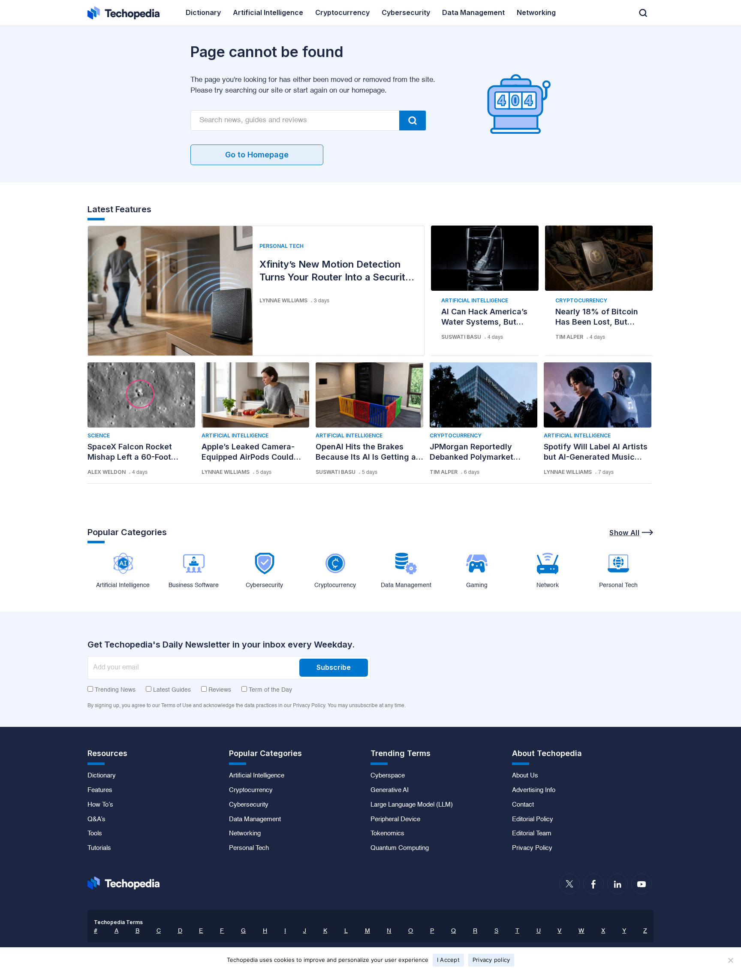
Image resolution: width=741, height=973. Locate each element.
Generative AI (389, 790)
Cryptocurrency (581, 300)
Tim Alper (569, 337)
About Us (525, 776)
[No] (730, 960)
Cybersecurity (248, 805)
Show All (624, 532)
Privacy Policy (532, 848)
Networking (245, 834)
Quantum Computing (399, 848)
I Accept (448, 959)
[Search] (412, 120)
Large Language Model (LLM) (411, 805)
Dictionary (101, 776)
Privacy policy (491, 959)
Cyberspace (387, 776)
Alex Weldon (106, 472)
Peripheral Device (395, 819)
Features (99, 790)
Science (98, 435)
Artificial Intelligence (474, 300)
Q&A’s (96, 819)
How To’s (100, 805)
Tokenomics (387, 834)
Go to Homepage (257, 154)
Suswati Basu (461, 337)
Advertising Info (533, 790)
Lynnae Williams (283, 300)
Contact (523, 805)
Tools (94, 834)
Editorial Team (531, 834)
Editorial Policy (532, 819)
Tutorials (99, 848)
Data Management (255, 819)
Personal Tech (281, 246)
